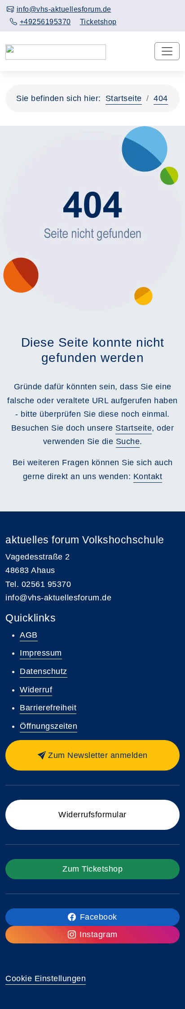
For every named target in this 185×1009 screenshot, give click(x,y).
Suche (128, 441)
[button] (92, 755)
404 (161, 98)
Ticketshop (98, 22)
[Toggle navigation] (167, 51)
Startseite (124, 98)
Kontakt (148, 476)
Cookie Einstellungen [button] (45, 978)
